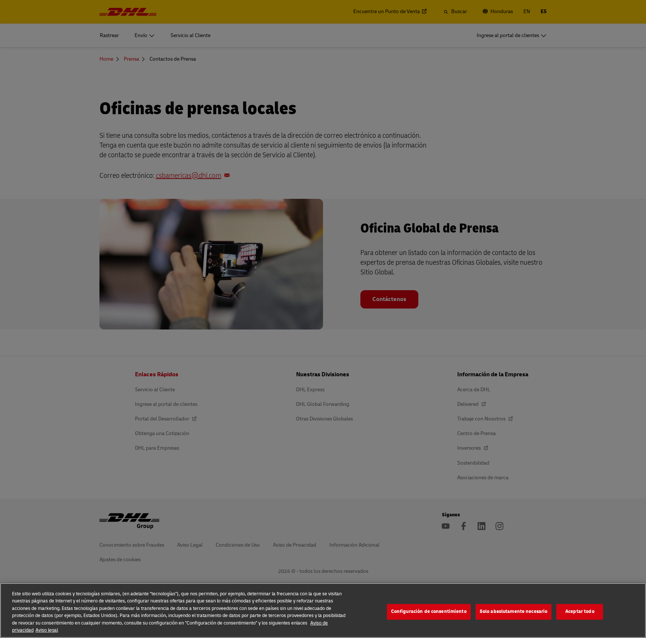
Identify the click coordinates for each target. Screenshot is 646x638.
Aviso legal (47, 630)
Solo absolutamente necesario (514, 612)
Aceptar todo (579, 612)
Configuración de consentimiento (429, 612)
